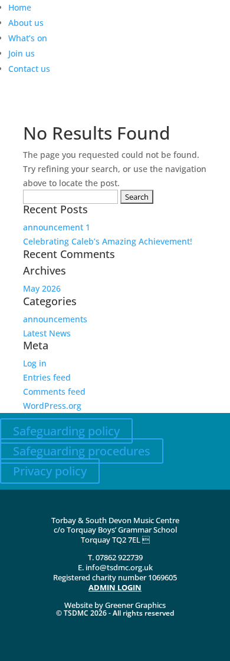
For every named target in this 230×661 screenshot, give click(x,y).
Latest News (47, 333)
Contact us (29, 68)
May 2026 (42, 288)
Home (19, 7)
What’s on (27, 38)
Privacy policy (50, 471)
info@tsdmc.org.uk (119, 567)
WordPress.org (52, 405)
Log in (35, 363)
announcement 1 (56, 227)
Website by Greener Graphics (115, 605)
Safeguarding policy (66, 431)
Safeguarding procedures (81, 451)
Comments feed (54, 391)
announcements (55, 319)
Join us (21, 53)
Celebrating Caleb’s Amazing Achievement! (107, 241)
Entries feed (47, 377)
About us (26, 22)
